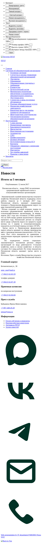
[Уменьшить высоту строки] (7, 47)
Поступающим (11, 121)
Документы (14, 79)
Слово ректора (16, 123)
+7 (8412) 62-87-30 (8, 282)
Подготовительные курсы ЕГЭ (22, 142)
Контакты (14, 144)
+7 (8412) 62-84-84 (8, 295)
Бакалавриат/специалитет (20, 127)
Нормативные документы (20, 125)
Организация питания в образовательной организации (22, 118)
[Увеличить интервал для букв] (38, 50)
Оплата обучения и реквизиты (18, 321)
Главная (9, 69)
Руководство (15, 87)
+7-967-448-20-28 (8, 308)
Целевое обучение (17, 140)
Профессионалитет (17, 137)
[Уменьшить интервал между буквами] (7, 50)
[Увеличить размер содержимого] (11, 41)
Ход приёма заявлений (19, 152)
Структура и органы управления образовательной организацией (23, 76)
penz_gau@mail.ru (8, 270)
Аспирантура (15, 133)
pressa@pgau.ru (7, 312)
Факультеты (15, 150)
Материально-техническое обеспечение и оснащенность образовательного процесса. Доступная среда (22, 95)
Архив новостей (12, 327)
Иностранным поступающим (21, 131)
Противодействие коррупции (17, 323)
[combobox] (12, 160)
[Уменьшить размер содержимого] (7, 39)
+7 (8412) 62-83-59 (8, 274)
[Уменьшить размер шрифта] (7, 45)
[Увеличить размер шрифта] (30, 45)
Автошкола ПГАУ (13, 325)
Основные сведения (18, 73)
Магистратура (15, 129)
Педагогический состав (19, 89)
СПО (12, 135)
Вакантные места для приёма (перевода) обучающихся (21, 111)
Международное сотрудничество (23, 114)
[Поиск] (5, 165)
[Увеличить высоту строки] (30, 47)
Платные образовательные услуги (23, 104)
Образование (15, 81)
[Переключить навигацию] (2, 65)
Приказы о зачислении (19, 154)
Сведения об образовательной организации (23, 71)
